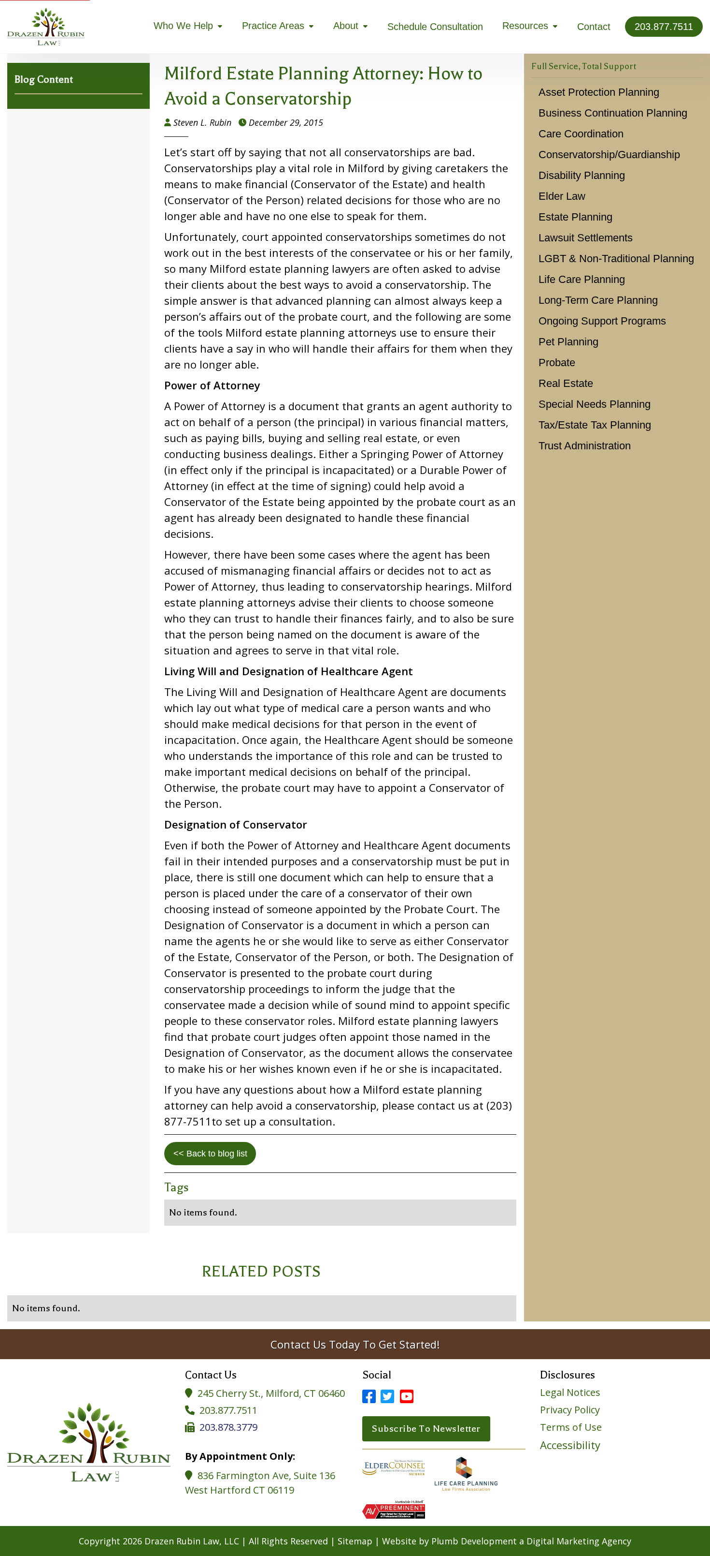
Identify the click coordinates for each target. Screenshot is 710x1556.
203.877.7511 (228, 1410)
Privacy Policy (570, 1410)
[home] (46, 26)
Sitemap (355, 1541)
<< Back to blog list (210, 1153)
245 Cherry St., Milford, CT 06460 (271, 1393)
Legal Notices (570, 1392)
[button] (188, 26)
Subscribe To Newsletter (426, 1428)
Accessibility (570, 1444)
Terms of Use (571, 1427)
